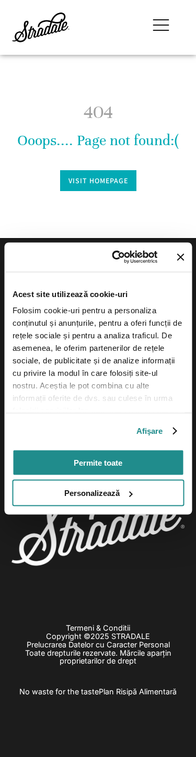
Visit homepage (98, 180)
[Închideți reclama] (180, 257)
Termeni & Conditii (98, 627)
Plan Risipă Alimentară (138, 691)
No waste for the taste (59, 691)
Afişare (149, 431)
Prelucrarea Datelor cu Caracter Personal (98, 644)
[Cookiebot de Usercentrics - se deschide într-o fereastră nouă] (116, 257)
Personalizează (92, 493)
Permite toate (98, 462)
